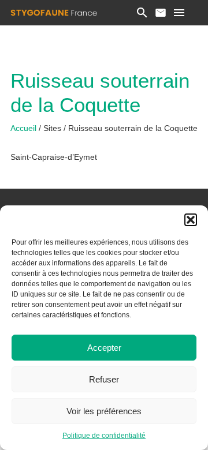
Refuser (104, 379)
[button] (190, 220)
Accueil (24, 128)
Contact (160, 13)
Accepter (104, 347)
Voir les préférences (104, 411)
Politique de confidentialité (104, 436)
